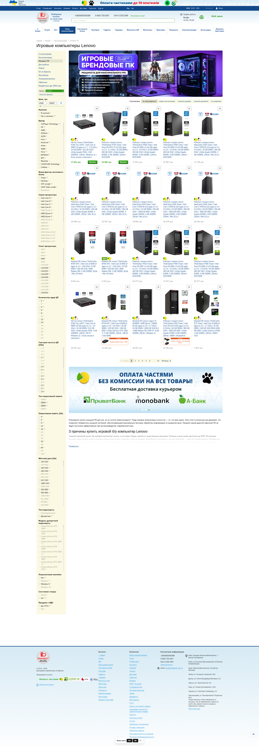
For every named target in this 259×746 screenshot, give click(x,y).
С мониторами (45, 54)
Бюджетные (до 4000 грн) (50, 86)
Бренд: (42, 91)
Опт (55, 30)
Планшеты (173, 30)
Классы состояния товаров (140, 706)
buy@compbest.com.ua (174, 668)
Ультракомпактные (47, 79)
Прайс (132, 694)
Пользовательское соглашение (142, 734)
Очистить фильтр (46, 95)
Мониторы (147, 30)
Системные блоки (82, 30)
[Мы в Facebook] (108, 8)
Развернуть (74, 446)
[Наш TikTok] (122, 8)
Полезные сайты (136, 718)
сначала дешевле (201, 101)
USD (197, 8)
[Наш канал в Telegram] (118, 8)
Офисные (43, 82)
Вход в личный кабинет (138, 655)
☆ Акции (37, 30)
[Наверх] (253, 734)
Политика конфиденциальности (142, 737)
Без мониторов (45, 57)
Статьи (132, 721)
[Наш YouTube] (115, 8)
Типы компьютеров (67, 30)
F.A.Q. (132, 703)
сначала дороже (184, 101)
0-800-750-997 (102, 15)
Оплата (75, 8)
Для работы (44, 64)
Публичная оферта (137, 731)
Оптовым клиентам (137, 690)
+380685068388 (82, 15)
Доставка (83, 8)
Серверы (119, 30)
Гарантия (92, 8)
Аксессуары (206, 30)
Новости (133, 715)
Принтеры (160, 30)
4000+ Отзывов (135, 684)
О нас (38, 8)
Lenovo (49, 91)
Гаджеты (107, 30)
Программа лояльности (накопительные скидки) (139, 711)
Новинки (67, 8)
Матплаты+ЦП (133, 30)
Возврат (133, 681)
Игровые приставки (219, 30)
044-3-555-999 (121, 15)
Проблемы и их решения (139, 724)
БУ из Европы (45, 72)
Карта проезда (194, 709)
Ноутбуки (95, 30)
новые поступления (167, 101)
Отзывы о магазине (137, 728)
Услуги (47, 30)
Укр (132, 8)
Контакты (58, 8)
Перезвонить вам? (138, 16)
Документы (134, 697)
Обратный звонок (167, 665)
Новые (41, 68)
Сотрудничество (136, 687)
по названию (216, 101)
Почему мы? (47, 8)
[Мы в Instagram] (111, 8)
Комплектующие (189, 30)
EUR (193, 8)
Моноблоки (43, 75)
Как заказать (134, 700)
